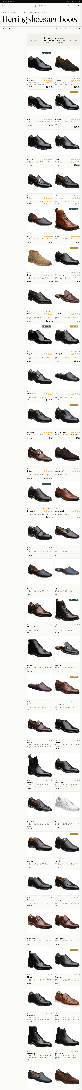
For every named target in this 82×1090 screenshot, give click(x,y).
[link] (49, 87)
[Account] (75, 5)
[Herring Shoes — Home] (41, 6)
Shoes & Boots (17, 12)
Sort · (61, 28)
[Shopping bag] (78, 5)
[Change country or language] (68, 5)
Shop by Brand (28, 12)
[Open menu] (2, 5)
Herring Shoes (6, 12)
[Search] (71, 5)
